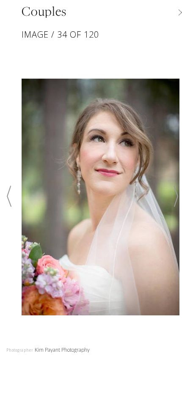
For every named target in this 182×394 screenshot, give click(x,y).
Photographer (19, 349)
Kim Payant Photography (62, 349)
